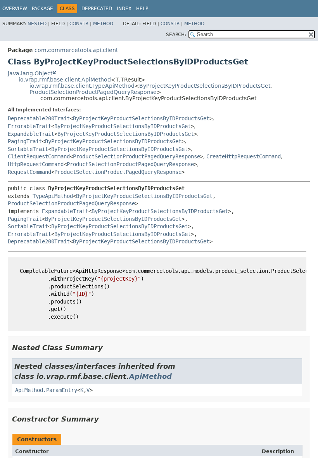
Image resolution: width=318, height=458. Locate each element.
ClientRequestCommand (39, 156)
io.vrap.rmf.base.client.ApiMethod (65, 79)
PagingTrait (25, 141)
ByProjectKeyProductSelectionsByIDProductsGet (204, 86)
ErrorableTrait (29, 126)
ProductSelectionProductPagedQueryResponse (93, 92)
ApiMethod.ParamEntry (46, 390)
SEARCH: (176, 34)
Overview (14, 8)
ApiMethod (150, 376)
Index (124, 8)
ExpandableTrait (31, 134)
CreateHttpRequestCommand (243, 156)
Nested (37, 23)
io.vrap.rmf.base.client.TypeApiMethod (82, 86)
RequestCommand (29, 172)
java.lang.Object (30, 73)
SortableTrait (28, 149)
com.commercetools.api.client (76, 50)
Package (42, 8)
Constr (78, 23)
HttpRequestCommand (36, 164)
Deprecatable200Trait (39, 118)
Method (103, 23)
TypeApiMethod (53, 196)
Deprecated (96, 8)
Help (142, 8)
